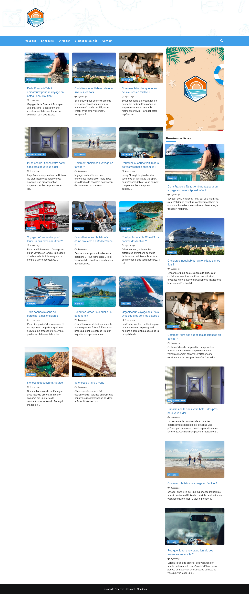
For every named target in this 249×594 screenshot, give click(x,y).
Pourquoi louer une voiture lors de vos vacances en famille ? (140, 165)
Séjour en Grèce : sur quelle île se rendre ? (93, 314)
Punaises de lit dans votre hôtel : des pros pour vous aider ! (46, 165)
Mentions (142, 589)
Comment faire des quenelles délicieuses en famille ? (139, 90)
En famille (47, 40)
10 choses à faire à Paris (89, 382)
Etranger (64, 40)
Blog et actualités (86, 40)
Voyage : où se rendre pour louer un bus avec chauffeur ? (45, 239)
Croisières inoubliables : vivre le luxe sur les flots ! (94, 90)
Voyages (30, 40)
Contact (107, 40)
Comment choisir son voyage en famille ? (94, 165)
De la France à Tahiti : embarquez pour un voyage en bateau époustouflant (45, 92)
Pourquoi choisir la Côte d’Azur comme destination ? (140, 239)
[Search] (221, 40)
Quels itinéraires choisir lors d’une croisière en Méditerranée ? (94, 241)
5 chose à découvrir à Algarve (45, 382)
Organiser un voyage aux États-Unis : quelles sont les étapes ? (141, 314)
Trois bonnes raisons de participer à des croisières (42, 314)
